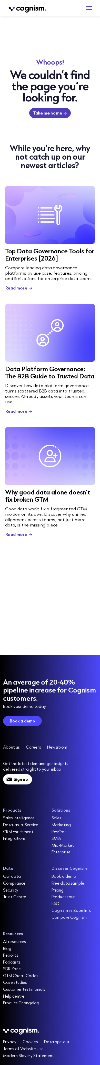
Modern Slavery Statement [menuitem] (28, 1055)
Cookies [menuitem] (30, 1041)
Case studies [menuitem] (15, 982)
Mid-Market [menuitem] (63, 845)
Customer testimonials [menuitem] (24, 989)
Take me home (47, 113)
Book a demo (22, 720)
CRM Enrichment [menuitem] (18, 831)
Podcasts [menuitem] (12, 962)
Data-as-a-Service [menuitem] (20, 824)
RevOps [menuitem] (59, 831)
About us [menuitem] (11, 747)
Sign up (21, 779)
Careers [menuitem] (33, 747)
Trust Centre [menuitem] (14, 896)
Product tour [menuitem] (63, 896)
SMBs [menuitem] (57, 838)
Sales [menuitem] (57, 817)
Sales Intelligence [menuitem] (19, 817)
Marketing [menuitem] (61, 824)
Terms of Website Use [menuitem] (23, 1048)
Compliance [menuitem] (14, 883)
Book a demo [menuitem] (64, 876)
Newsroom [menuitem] (57, 747)
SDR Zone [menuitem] (12, 968)
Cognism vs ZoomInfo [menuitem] (72, 910)
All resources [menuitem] (14, 941)
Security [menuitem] (10, 890)
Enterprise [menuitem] (61, 851)
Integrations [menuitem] (14, 838)
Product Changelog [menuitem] (21, 1002)
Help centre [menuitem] (14, 996)
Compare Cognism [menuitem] (69, 917)
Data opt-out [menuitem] (57, 1041)
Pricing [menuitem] (58, 890)
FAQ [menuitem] (55, 903)
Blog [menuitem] (7, 948)
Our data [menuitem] (12, 876)
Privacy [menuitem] (9, 1041)
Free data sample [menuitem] (68, 883)
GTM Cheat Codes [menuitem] (20, 975)
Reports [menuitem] (10, 955)
